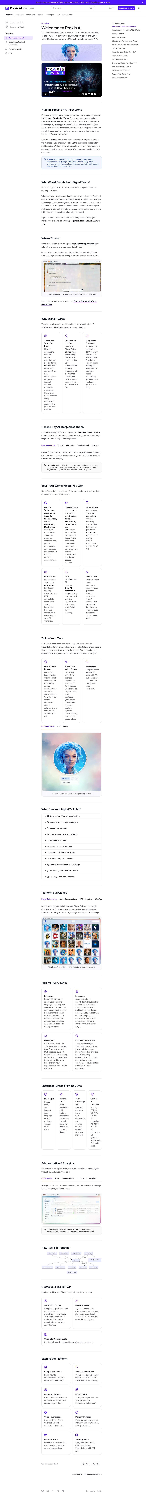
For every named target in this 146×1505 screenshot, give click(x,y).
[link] (56, 1313)
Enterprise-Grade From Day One (124, 63)
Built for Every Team (119, 59)
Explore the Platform (120, 78)
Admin (40, 15)
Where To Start (118, 34)
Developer (50, 15)
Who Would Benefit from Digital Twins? (126, 30)
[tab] (48, 445)
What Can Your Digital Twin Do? (124, 52)
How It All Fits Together (121, 70)
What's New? (67, 15)
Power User (30, 15)
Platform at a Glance (119, 56)
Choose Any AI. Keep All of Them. (124, 41)
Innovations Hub (16, 22)
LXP (58, 15)
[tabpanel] (71, 455)
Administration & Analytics (121, 67)
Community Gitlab (17, 27)
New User (19, 15)
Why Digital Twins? (119, 37)
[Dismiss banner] (142, 2)
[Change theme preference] (139, 8)
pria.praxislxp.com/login (85, 244)
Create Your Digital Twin (121, 74)
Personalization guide (85, 1232)
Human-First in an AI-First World (124, 26)
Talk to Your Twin (118, 48)
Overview (9, 15)
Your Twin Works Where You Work (125, 45)
